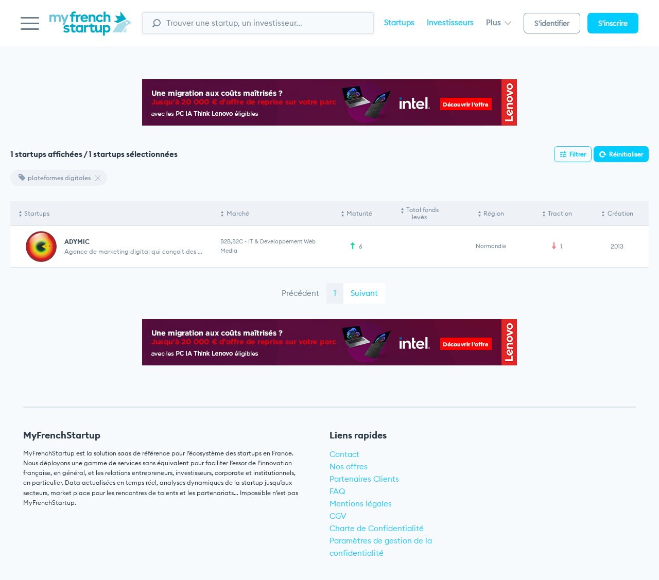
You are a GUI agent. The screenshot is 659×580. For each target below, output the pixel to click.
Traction (560, 213)
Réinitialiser (626, 154)
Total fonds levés (422, 213)
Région (493, 213)
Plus (494, 22)
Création (620, 213)
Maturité (359, 213)
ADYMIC (77, 241)
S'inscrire (613, 23)
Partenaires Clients (364, 479)
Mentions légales (361, 503)
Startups (399, 22)
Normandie (491, 246)
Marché (238, 213)
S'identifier (551, 23)
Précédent (300, 293)
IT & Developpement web (282, 241)
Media (228, 250)
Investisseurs (450, 22)
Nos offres (349, 466)
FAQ (337, 491)
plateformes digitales (59, 178)
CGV (338, 516)
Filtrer (577, 154)
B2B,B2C (231, 241)
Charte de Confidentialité (377, 528)
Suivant (364, 293)
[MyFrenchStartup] (90, 29)
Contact (344, 454)
